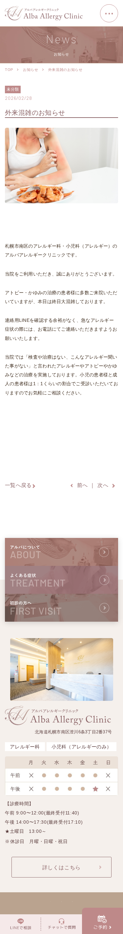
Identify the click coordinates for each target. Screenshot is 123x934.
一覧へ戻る (18, 485)
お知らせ (30, 70)
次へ (102, 485)
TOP (9, 70)
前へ (82, 485)
